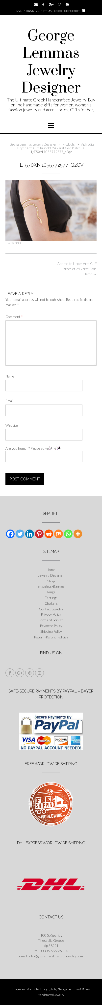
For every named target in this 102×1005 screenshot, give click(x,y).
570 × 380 (13, 243)
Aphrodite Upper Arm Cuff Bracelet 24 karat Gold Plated (77, 268)
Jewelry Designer (51, 575)
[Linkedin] (29, 534)
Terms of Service (51, 620)
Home (51, 569)
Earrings (51, 598)
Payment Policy (51, 626)
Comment (14, 316)
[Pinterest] (39, 534)
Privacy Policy (51, 614)
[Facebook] (10, 534)
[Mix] (58, 534)
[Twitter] (20, 534)
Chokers (51, 603)
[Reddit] (49, 534)
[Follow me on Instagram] (59, 4)
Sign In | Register (28, 10)
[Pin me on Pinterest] (67, 4)
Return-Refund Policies (51, 637)
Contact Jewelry (51, 609)
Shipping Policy (51, 631)
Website (11, 425)
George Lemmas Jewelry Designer (51, 62)
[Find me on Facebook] (43, 4)
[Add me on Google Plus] (51, 4)
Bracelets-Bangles (51, 586)
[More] (78, 534)
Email (9, 401)
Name (9, 376)
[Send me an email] (36, 4)
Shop (51, 581)
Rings (51, 592)
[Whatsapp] (68, 534)
